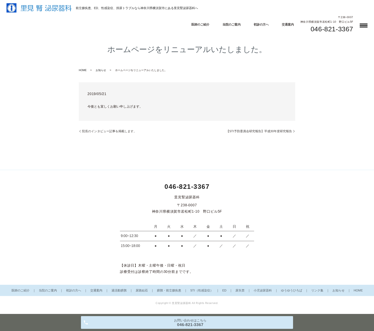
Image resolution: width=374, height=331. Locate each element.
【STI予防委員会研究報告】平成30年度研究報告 (259, 131)
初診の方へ (261, 24)
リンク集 (317, 290)
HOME (83, 70)
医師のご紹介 (200, 24)
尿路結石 (142, 290)
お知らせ (101, 70)
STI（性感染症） (201, 290)
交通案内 (288, 24)
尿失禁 (240, 290)
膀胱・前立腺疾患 (169, 290)
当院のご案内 (231, 24)
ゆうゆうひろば (291, 290)
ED (224, 290)
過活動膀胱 (119, 290)
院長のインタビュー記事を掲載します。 (109, 131)
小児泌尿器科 (263, 290)
